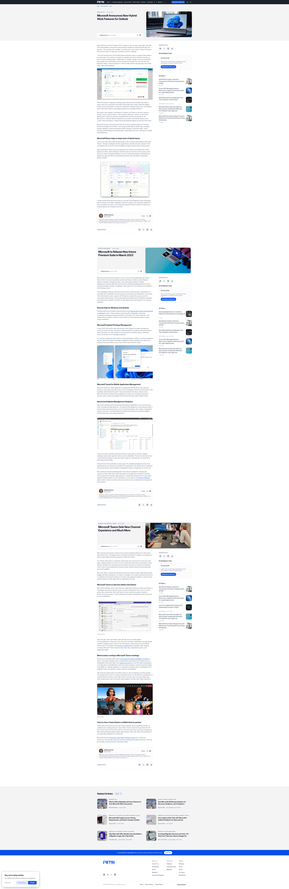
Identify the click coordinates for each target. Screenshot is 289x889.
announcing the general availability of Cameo (134, 659)
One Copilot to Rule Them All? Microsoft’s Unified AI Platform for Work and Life (172, 819)
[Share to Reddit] (151, 229)
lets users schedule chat (124, 645)
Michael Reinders (113, 807)
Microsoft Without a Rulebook (125, 831)
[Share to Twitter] (143, 229)
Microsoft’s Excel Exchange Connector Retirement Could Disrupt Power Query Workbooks (172, 118)
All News (162, 76)
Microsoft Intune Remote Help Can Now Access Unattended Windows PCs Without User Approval (170, 109)
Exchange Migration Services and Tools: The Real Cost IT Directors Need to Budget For (173, 835)
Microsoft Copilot (135, 815)
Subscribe (168, 852)
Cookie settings (181, 884)
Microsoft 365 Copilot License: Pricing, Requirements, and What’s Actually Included (124, 819)
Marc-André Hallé (162, 839)
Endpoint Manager (144, 478)
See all (117, 793)
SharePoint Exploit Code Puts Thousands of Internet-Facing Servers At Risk (171, 81)
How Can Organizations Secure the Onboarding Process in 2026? (170, 606)
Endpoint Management (104, 248)
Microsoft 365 (104, 6)
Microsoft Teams (111, 523)
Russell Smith (161, 807)
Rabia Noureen (107, 35)
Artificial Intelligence (123, 815)
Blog (98, 6)
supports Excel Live (126, 663)
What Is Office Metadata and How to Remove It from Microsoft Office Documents (125, 803)
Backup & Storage (163, 799)
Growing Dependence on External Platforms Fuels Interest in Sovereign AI (172, 313)
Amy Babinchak (113, 839)
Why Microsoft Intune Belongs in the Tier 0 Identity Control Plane (171, 99)
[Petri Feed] (111, 875)
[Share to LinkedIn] (115, 875)
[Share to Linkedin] (147, 229)
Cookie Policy (8, 882)
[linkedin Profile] (140, 35)
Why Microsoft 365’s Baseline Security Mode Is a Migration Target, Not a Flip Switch (125, 835)
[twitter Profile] (137, 35)
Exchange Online (170, 831)
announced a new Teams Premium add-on (122, 737)
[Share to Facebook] (139, 229)
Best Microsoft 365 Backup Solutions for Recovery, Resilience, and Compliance (172, 803)
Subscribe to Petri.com (178, 2)
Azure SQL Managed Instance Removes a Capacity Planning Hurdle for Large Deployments (171, 90)
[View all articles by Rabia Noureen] (101, 216)
